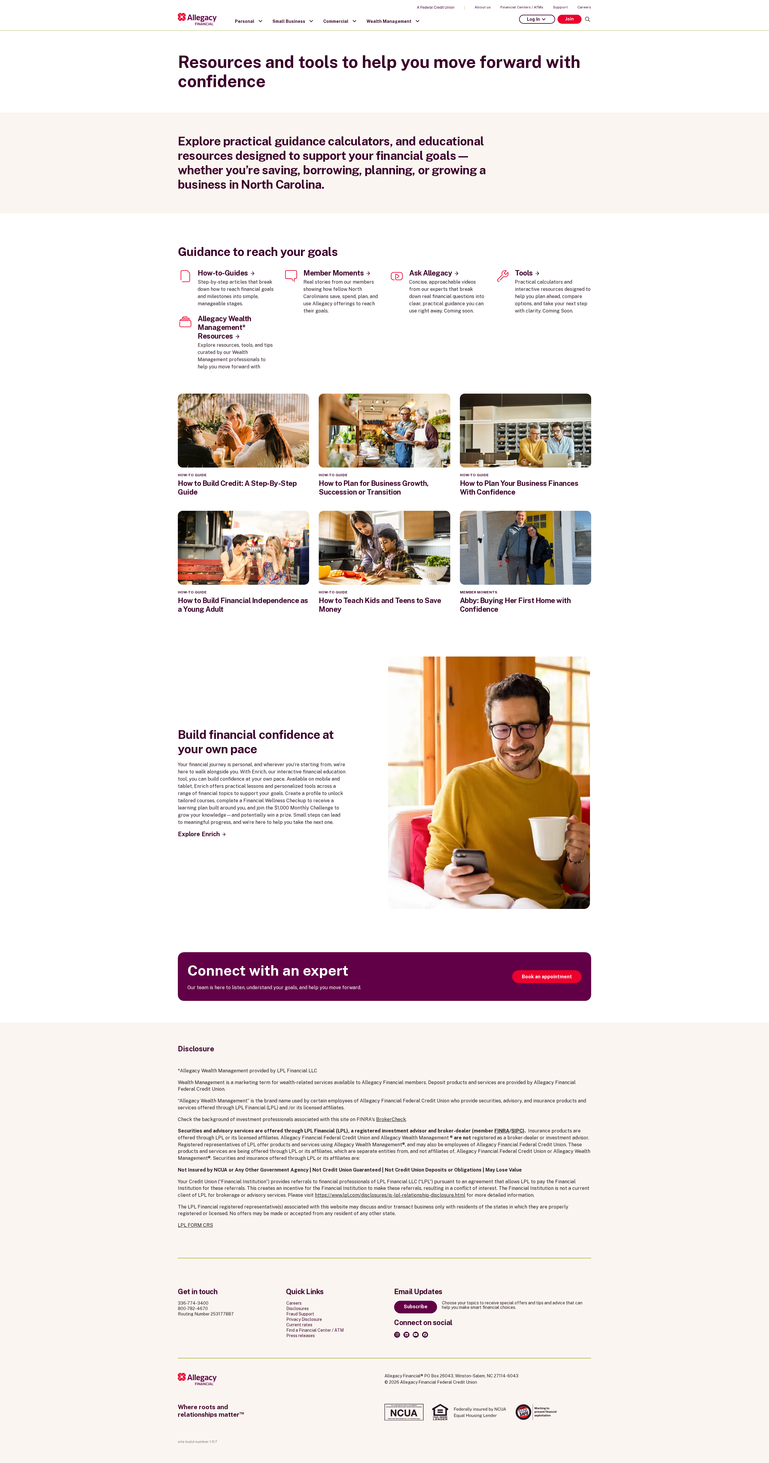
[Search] (587, 19)
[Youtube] (416, 1335)
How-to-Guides (223, 273)
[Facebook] (425, 1335)
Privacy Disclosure (304, 1319)
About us (483, 7)
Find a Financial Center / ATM (315, 1330)
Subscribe (415, 1306)
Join (569, 19)
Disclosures (297, 1308)
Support (560, 7)
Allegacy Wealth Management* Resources (224, 327)
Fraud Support (300, 1314)
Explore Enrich (199, 834)
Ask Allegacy (430, 273)
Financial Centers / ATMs (521, 7)
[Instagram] (397, 1335)
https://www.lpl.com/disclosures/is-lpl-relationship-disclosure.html (390, 1195)
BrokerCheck (391, 1119)
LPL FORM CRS (195, 1225)
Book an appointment (547, 977)
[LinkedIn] (406, 1335)
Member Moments (333, 273)
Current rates (299, 1324)
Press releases (300, 1335)
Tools (524, 273)
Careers (584, 7)
